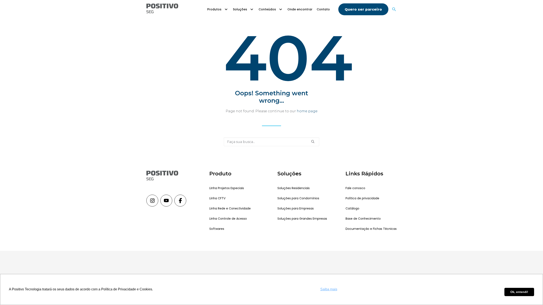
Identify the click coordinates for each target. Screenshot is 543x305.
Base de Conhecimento (363, 218)
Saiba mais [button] (328, 289)
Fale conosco (355, 188)
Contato (323, 9)
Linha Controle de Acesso (228, 218)
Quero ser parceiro (363, 9)
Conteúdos (267, 9)
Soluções (240, 9)
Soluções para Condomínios (298, 198)
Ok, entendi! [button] (519, 292)
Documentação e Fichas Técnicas (371, 229)
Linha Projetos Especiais (226, 188)
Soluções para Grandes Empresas (302, 218)
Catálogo (352, 208)
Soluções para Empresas (295, 208)
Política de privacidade (362, 198)
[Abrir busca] (394, 9)
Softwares (216, 229)
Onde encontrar (299, 9)
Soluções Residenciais (293, 188)
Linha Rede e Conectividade (230, 208)
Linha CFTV (217, 198)
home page (307, 111)
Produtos (214, 9)
